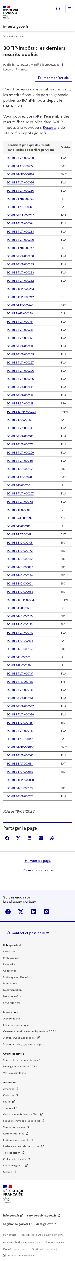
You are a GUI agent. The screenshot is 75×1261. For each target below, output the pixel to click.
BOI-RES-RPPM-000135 (21, 600)
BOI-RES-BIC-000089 (20, 772)
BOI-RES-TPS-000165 (20, 682)
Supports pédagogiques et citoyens (23, 1044)
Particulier (9, 951)
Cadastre (8, 1095)
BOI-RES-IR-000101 (18, 657)
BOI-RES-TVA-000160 (20, 436)
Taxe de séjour (11, 1153)
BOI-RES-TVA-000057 (20, 706)
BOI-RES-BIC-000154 (20, 575)
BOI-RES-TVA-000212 (20, 395)
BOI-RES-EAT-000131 (20, 764)
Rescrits (49, 127)
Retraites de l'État (13, 1133)
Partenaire (9, 964)
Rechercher (58, 9)
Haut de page (40, 860)
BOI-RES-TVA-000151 (20, 698)
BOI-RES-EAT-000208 (20, 477)
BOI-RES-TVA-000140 (20, 755)
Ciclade (8, 1172)
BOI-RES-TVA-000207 (20, 493)
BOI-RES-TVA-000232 (20, 281)
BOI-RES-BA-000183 (19, 420)
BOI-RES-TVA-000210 (20, 387)
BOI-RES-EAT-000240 (20, 305)
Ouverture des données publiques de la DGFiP (29, 1031)
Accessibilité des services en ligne (22, 1242)
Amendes (9, 1089)
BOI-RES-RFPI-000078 (20, 780)
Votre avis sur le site (37, 870)
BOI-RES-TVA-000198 (20, 461)
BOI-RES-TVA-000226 (20, 379)
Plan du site (9, 1235)
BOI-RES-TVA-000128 (20, 796)
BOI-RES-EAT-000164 (20, 641)
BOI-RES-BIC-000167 (20, 649)
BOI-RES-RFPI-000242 (20, 297)
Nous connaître (12, 996)
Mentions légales (54, 1242)
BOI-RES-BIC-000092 (20, 567)
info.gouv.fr (11, 1215)
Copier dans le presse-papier (52, 838)
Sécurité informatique (16, 1025)
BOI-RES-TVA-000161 (20, 502)
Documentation (12, 990)
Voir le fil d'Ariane (13, 36)
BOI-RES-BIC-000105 (20, 543)
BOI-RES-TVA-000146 (20, 428)
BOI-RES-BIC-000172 (20, 551)
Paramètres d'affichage (21, 1255)
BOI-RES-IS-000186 (18, 526)
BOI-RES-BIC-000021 (20, 583)
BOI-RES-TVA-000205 (20, 354)
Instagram (46, 911)
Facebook (8, 911)
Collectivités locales (15, 1159)
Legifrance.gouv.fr (15, 1224)
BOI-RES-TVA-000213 (20, 330)
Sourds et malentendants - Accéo (22, 1060)
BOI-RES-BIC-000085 (20, 592)
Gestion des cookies (44, 1249)
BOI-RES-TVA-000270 (20, 158)
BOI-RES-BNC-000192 (20, 174)
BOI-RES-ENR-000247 (21, 248)
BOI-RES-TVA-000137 (20, 674)
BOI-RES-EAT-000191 (20, 534)
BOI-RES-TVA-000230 (20, 256)
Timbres (8, 1108)
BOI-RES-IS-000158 (18, 608)
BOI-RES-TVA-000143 (20, 731)
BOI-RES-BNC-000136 (20, 747)
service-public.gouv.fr (41, 1215)
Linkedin (33, 911)
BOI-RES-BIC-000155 (20, 616)
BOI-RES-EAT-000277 (20, 166)
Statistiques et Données (16, 977)
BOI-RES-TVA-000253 (20, 232)
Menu (69, 9)
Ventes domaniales (14, 1127)
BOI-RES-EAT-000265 (20, 207)
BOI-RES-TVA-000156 (20, 338)
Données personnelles (15, 1249)
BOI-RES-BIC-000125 (20, 723)
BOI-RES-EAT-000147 (20, 739)
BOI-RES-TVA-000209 (20, 453)
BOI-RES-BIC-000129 (20, 788)
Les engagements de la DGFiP (20, 1066)
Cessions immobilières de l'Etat (21, 1114)
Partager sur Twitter (18, 838)
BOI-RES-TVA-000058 (20, 714)
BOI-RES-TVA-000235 (20, 264)
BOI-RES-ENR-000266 (20, 199)
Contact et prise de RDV (30, 932)
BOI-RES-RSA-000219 (20, 403)
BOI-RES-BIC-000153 (20, 624)
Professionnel (11, 958)
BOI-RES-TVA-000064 (20, 182)
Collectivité (9, 971)
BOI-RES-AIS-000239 (20, 313)
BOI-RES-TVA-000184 (20, 223)
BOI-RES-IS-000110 (18, 485)
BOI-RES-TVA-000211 (20, 346)
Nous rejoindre (11, 1002)
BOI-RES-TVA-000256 (20, 191)
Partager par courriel (41, 838)
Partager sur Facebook (7, 838)
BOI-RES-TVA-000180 (20, 633)
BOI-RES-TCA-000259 (20, 215)
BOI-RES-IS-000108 (18, 510)
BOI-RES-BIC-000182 (20, 559)
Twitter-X (21, 911)
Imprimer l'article (55, 77)
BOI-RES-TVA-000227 (20, 363)
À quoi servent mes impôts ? (19, 1038)
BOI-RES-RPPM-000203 (21, 412)
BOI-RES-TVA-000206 (20, 371)
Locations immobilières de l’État (22, 1121)
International (10, 983)
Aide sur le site (11, 1018)
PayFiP (7, 1101)
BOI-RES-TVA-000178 (20, 444)
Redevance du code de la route (21, 1146)
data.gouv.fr (44, 1224)
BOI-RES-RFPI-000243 (20, 289)
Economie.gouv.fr (13, 1165)
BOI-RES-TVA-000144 (20, 322)
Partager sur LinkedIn (30, 838)
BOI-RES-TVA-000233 (20, 272)
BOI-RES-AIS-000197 (19, 518)
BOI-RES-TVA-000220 (20, 240)
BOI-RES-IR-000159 (19, 665)
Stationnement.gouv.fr (16, 1140)
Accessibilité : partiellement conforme (42, 1235)
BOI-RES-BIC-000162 (20, 469)
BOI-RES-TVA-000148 (20, 690)
